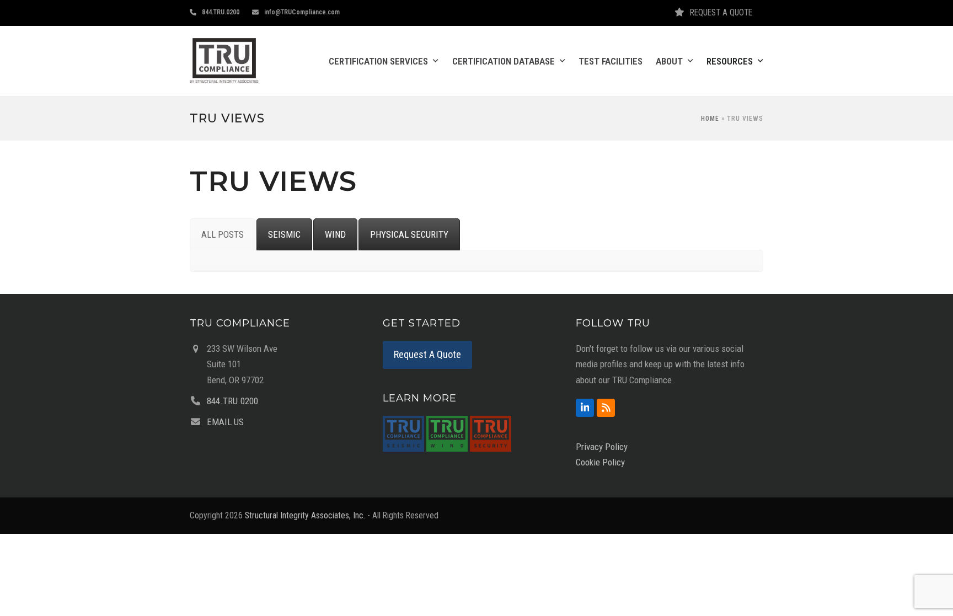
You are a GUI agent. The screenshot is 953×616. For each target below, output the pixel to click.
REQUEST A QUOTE (721, 12)
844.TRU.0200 (220, 12)
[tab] (222, 234)
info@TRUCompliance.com (302, 12)
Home (710, 118)
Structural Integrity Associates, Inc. (305, 515)
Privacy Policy (602, 446)
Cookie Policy (600, 462)
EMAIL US (225, 421)
